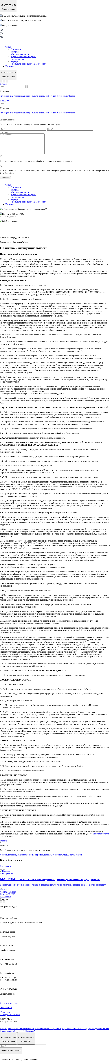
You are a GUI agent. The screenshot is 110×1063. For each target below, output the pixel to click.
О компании (16, 49)
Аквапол (71, 855)
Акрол (79, 855)
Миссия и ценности (20, 54)
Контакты (9, 66)
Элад (64, 855)
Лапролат (57, 855)
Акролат (22, 855)
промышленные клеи (38, 96)
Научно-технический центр (23, 56)
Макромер (38, 855)
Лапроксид (12, 855)
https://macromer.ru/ (101, 834)
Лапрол (3, 855)
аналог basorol (69, 96)
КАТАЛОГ (5, 101)
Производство (17, 59)
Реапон (29, 855)
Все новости (5, 866)
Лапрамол (47, 855)
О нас (8, 47)
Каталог (3, 84)
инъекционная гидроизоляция (14, 96)
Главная (3, 841)
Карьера (14, 61)
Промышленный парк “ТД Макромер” (28, 64)
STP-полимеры (55, 96)
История (15, 52)
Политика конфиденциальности (10, 1013)
